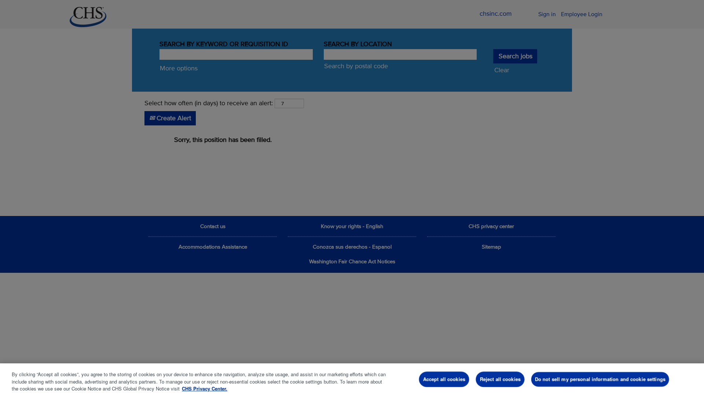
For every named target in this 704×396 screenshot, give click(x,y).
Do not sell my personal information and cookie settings (600, 378)
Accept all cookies (444, 378)
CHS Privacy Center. (204, 388)
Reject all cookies (500, 378)
